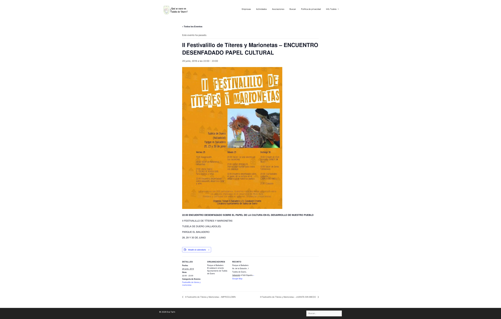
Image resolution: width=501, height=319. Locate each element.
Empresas (246, 9)
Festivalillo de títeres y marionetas (191, 283)
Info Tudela (331, 9)
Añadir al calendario (197, 249)
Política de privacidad (311, 9)
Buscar (293, 9)
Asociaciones (278, 9)
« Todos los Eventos (192, 26)
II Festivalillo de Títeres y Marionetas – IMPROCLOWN (210, 296)
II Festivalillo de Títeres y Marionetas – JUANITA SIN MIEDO (288, 296)
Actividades (261, 9)
